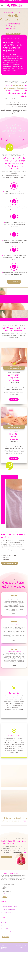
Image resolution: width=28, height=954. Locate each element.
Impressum (5, 925)
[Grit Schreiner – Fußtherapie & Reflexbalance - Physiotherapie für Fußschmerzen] (15, 5)
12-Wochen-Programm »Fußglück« (10, 906)
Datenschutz (5, 928)
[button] (2, 5)
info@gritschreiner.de (6, 892)
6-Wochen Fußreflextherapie (9, 909)
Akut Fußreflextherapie (7, 912)
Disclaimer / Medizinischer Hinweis (10, 931)
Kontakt (4, 922)
